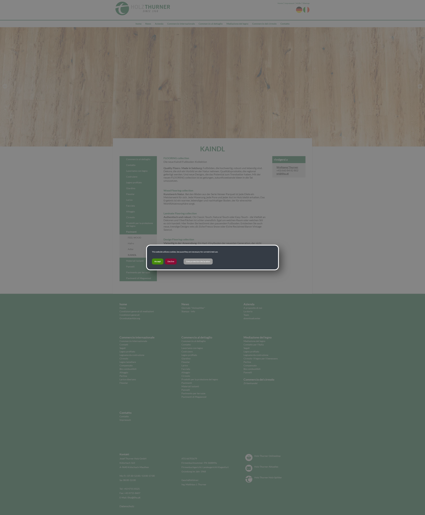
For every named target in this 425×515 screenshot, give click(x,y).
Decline (171, 261)
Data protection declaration (198, 261)
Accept (157, 261)
